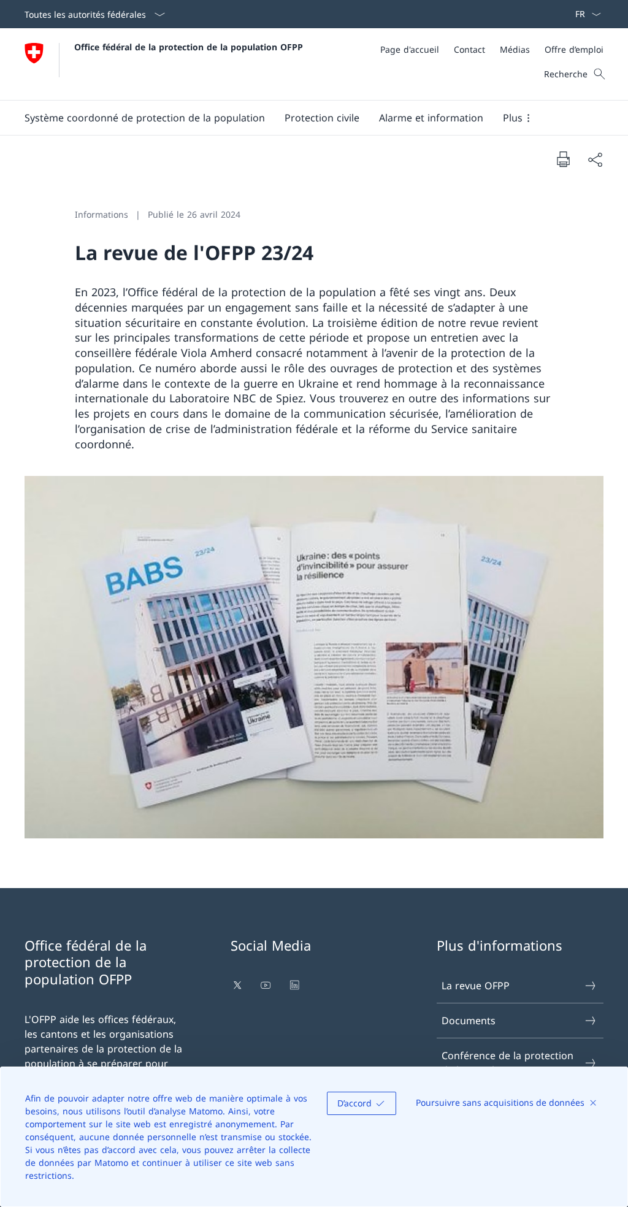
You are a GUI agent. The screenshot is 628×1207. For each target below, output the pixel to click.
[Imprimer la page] (563, 158)
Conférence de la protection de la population (507, 1063)
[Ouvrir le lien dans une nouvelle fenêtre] (239, 985)
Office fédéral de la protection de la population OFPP (188, 47)
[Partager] (595, 159)
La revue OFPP (476, 985)
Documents (469, 1020)
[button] (145, 118)
